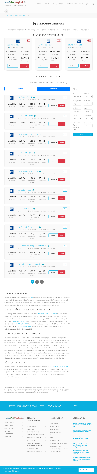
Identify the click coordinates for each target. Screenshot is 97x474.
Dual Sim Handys (55, 432)
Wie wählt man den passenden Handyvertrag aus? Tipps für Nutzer (82, 431)
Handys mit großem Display (59, 449)
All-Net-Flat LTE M (18, 321)
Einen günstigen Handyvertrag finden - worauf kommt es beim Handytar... (82, 459)
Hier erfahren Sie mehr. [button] (11, 471)
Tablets (46, 4)
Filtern (81, 134)
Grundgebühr (77, 101)
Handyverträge (57, 4)
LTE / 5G (77, 123)
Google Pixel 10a (32, 448)
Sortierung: (87, 123)
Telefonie (75, 108)
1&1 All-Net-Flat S (25, 153)
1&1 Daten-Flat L (24, 190)
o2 (9, 47)
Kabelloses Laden (55, 446)
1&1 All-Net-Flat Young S (28, 171)
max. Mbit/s (88, 115)
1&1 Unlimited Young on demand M (32, 246)
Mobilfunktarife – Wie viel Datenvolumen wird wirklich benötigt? (81, 452)
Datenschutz (8, 434)
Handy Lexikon (9, 422)
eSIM (51, 438)
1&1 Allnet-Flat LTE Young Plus (59, 367)
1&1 (31, 297)
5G (50, 435)
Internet (75, 115)
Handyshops (83, 4)
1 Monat (20, 89)
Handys (38, 4)
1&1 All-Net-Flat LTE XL (25, 326)
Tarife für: (87, 101)
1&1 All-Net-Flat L (75, 45)
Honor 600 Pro (31, 426)
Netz (74, 93)
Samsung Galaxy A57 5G (34, 451)
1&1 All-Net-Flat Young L (28, 227)
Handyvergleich (71, 4)
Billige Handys (54, 426)
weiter (61, 105)
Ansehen (77, 406)
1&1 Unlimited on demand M (29, 264)
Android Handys (55, 429)
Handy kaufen (8, 425)
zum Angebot (25, 66)
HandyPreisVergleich (12, 15)
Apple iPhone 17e (32, 440)
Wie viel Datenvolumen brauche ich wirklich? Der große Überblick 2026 (82, 424)
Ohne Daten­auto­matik (76, 127)
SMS (85, 108)
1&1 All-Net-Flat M (45, 45)
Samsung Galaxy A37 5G (34, 446)
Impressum (7, 436)
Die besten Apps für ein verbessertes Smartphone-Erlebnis (80, 438)
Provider (86, 93)
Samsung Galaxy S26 (33, 432)
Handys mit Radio (55, 440)
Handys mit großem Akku (58, 443)
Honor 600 (30, 429)
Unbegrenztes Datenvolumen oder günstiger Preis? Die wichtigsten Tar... (81, 445)
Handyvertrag (22, 15)
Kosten (11, 66)
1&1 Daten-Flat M (14, 45)
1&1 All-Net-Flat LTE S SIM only (47, 314)
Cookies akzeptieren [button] (86, 470)
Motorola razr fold (33, 443)
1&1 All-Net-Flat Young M (28, 134)
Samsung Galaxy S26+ (34, 437)
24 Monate (53, 89)
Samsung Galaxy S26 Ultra (35, 434)
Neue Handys (54, 424)
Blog (92, 4)
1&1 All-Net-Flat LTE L (21, 324)
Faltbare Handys (55, 451)
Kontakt (7, 431)
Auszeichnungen (9, 428)
